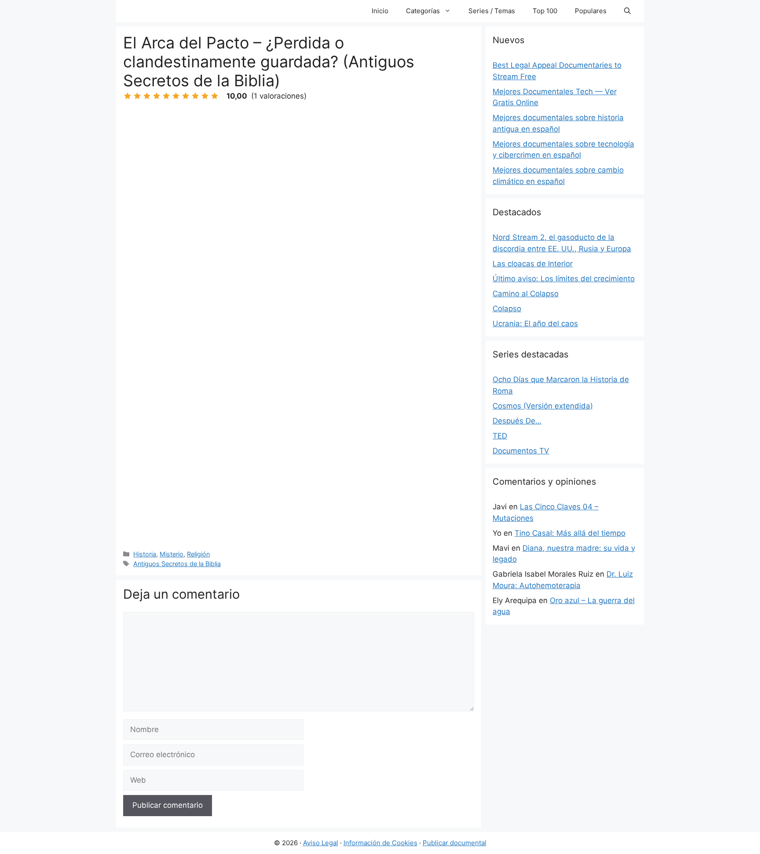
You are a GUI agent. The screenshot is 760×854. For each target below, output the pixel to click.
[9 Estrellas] (205, 96)
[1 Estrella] (127, 96)
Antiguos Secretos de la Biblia (177, 563)
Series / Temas (491, 11)
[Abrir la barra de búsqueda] (627, 11)
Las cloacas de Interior (533, 263)
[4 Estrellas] (156, 96)
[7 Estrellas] (185, 96)
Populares (591, 11)
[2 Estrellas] (137, 96)
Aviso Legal (320, 843)
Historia (144, 554)
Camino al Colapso (526, 293)
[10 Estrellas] (214, 96)
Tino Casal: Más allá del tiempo (570, 533)
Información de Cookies (380, 843)
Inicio (380, 11)
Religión (198, 554)
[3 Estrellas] (146, 96)
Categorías (423, 11)
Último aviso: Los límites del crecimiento (564, 278)
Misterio (171, 554)
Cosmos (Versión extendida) (543, 405)
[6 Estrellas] (176, 96)
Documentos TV (521, 450)
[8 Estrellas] (195, 96)
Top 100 (545, 11)
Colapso (507, 308)
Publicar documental (454, 843)
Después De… (517, 420)
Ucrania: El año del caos (535, 323)
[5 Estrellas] (166, 96)
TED (500, 435)
